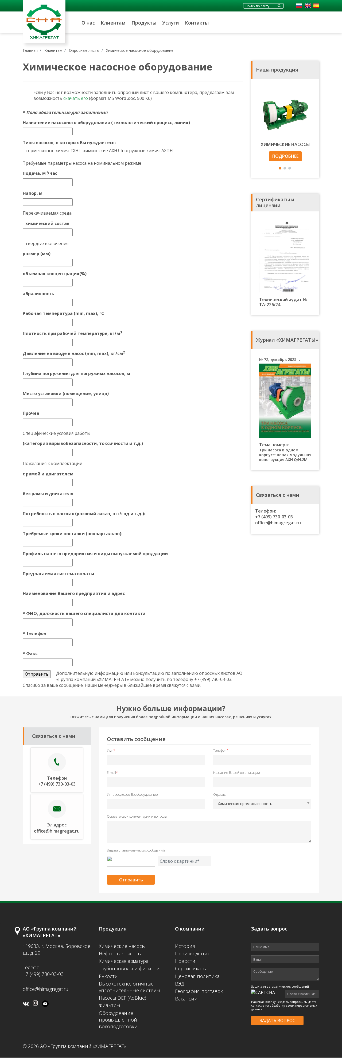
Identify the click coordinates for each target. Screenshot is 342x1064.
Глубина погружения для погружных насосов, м (76, 373)
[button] (280, 168)
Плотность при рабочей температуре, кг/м (72, 333)
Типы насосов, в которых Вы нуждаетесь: (69, 142)
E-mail (112, 773)
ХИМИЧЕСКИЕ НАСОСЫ (285, 144)
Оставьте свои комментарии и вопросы (137, 816)
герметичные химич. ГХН (52, 150)
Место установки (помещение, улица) (66, 393)
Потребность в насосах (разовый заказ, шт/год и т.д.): (84, 514)
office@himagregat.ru (278, 523)
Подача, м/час (40, 173)
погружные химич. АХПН (147, 150)
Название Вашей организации (236, 773)
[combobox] (262, 804)
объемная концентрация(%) (55, 274)
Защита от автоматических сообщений (136, 850)
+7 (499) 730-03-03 (274, 517)
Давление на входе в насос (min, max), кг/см (74, 353)
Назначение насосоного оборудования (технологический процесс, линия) (106, 122)
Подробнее (285, 156)
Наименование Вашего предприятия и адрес (74, 593)
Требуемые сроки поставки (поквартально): (72, 534)
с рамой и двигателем (48, 474)
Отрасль (219, 795)
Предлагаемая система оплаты (58, 574)
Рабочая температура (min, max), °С (63, 313)
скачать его (75, 98)
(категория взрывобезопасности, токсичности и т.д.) (83, 443)
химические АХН (100, 150)
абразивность (38, 294)
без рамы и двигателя (48, 493)
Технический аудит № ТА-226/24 (283, 302)
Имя (111, 750)
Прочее (31, 413)
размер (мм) (36, 254)
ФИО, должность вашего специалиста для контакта (84, 613)
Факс (30, 653)
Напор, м (32, 193)
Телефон (34, 633)
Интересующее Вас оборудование (132, 795)
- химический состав (46, 223)
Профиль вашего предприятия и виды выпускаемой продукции (95, 554)
